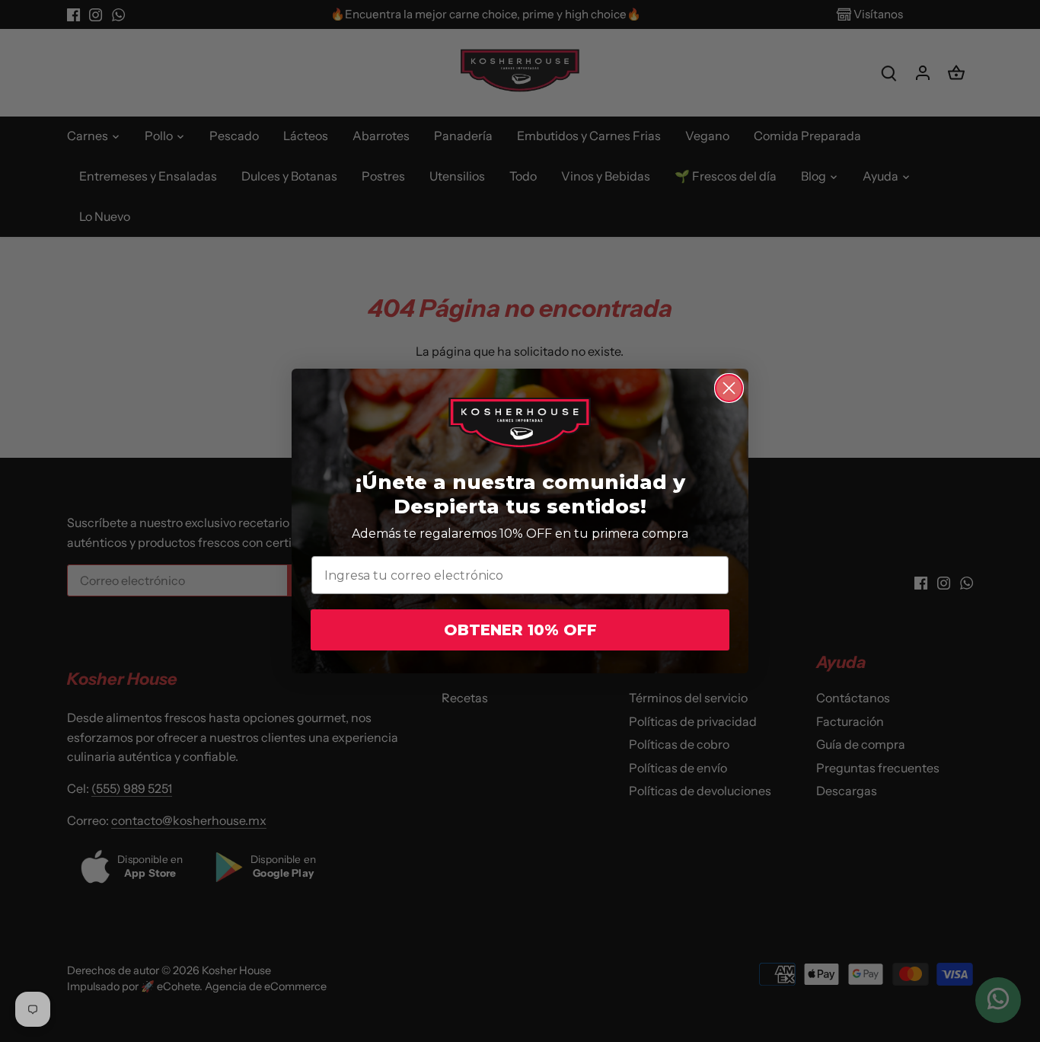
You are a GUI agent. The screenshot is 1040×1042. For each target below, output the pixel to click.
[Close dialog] (729, 388)
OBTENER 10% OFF (520, 630)
